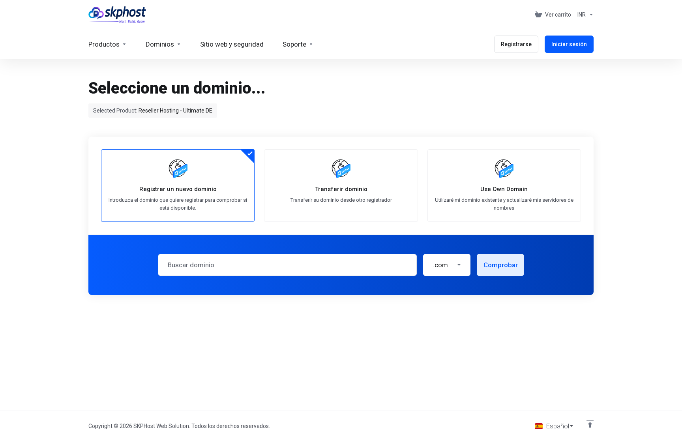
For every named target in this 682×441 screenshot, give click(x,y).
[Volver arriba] (590, 424)
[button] (446, 265)
